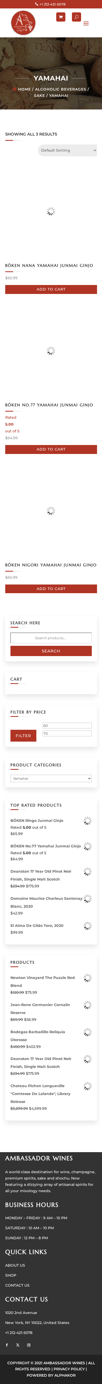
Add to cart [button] (51, 289)
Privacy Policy (69, 1369)
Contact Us (17, 1285)
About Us (15, 1265)
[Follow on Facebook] (6, 1345)
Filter (23, 735)
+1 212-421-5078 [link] (18, 1332)
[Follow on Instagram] (28, 1345)
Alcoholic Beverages (60, 89)
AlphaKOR (65, 1375)
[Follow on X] (17, 1345)
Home (24, 89)
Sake (39, 95)
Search (51, 650)
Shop (10, 1275)
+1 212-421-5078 (52, 4)
